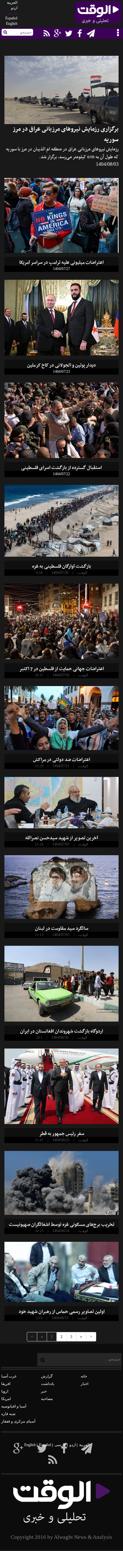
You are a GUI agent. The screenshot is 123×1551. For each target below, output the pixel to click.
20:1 (39, 1037)
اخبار (84, 1384)
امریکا (6, 1399)
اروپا (4, 1391)
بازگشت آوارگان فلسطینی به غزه (61, 566)
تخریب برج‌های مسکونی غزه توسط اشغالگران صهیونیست (61, 1225)
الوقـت (82, 573)
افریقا (5, 1384)
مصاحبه (47, 1399)
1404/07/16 (60, 675)
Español (11, 18)
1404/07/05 (60, 844)
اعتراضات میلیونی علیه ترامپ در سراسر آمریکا (61, 262)
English (11, 23)
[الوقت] (98, 14)
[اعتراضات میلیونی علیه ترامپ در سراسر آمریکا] (61, 215)
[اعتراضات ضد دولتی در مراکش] (61, 718)
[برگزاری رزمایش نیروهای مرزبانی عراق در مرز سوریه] (61, 90)
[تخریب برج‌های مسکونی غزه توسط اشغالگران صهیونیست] (61, 1183)
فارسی (11, 13)
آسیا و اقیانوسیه (13, 1406)
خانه (84, 1376)
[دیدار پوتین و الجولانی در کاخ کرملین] (61, 317)
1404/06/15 (59, 1318)
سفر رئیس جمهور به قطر (61, 1134)
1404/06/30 (59, 1037)
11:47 (39, 1140)
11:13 (39, 935)
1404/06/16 (60, 1231)
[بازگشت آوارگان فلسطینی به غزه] (61, 521)
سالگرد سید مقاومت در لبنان (61, 928)
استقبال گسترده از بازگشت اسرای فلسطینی (61, 468)
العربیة (12, 2)
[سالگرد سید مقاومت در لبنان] (61, 887)
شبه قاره (8, 1414)
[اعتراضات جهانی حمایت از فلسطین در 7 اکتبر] (61, 621)
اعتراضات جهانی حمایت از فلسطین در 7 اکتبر (61, 669)
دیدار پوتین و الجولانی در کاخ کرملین (61, 365)
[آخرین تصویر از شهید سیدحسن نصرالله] (61, 802)
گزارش (47, 1376)
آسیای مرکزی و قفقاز (18, 1421)
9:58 (39, 573)
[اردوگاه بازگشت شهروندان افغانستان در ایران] (61, 983)
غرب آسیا (8, 1376)
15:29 (39, 766)
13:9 (39, 1318)
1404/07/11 (60, 766)
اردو (14, 8)
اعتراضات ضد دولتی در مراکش (61, 760)
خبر (44, 1391)
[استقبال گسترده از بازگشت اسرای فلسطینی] (61, 420)
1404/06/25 (60, 1140)
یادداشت (47, 1384)
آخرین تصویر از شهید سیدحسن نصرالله (61, 838)
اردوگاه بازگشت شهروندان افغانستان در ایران (61, 1031)
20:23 (39, 1231)
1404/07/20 (59, 572)
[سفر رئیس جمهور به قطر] (61, 1086)
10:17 (39, 675)
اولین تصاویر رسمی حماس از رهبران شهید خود (62, 1312)
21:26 (39, 844)
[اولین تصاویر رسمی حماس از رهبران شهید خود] (61, 1272)
